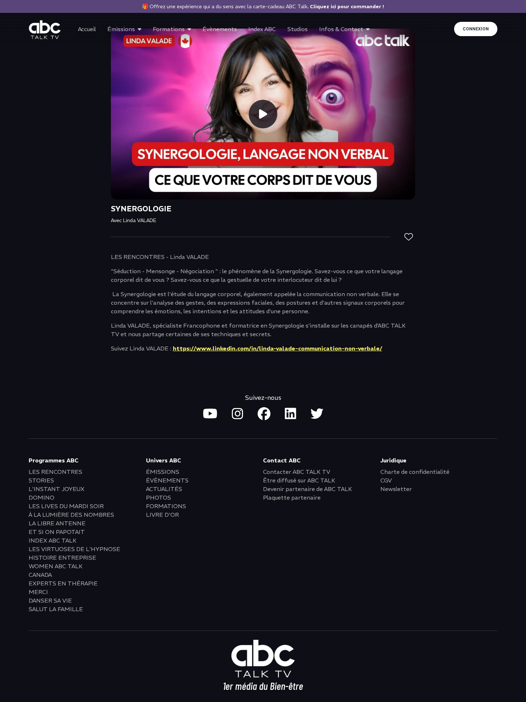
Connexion (476, 28)
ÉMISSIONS (162, 471)
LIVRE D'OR (162, 514)
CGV (386, 480)
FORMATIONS (166, 506)
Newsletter (396, 488)
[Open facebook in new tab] (264, 414)
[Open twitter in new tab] (317, 414)
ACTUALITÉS (164, 488)
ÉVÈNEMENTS (167, 480)
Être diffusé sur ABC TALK (299, 480)
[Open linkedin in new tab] (290, 414)
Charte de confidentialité (414, 471)
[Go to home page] (45, 29)
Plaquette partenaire (292, 497)
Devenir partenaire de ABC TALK (307, 488)
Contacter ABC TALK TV (296, 471)
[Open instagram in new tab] (237, 414)
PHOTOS (158, 497)
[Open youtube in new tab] (210, 414)
